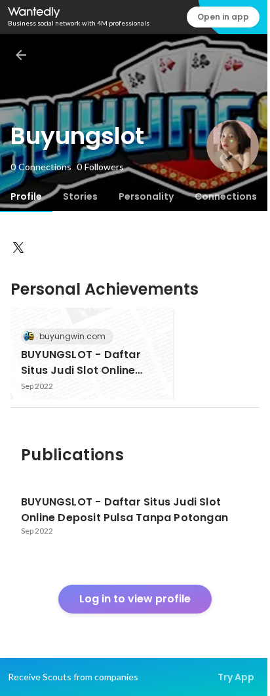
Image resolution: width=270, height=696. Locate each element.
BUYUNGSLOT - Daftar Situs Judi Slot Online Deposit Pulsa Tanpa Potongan (81, 362)
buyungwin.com (72, 336)
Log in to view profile (135, 598)
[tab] (26, 196)
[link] (91, 353)
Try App (236, 677)
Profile (26, 196)
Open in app (223, 16)
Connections (226, 196)
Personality (146, 196)
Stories (80, 196)
